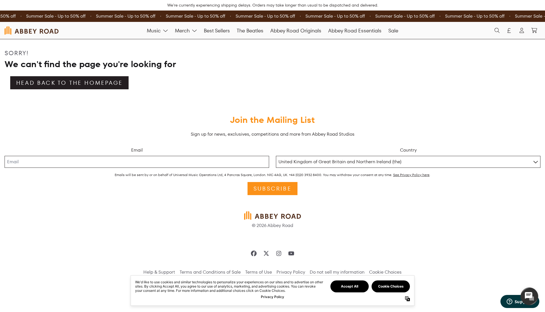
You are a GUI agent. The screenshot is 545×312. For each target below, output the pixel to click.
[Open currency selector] (509, 30)
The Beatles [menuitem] (250, 30)
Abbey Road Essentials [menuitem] (355, 30)
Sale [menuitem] (393, 30)
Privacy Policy (290, 272)
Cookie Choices (385, 272)
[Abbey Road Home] (31, 30)
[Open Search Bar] (497, 30)
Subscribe (272, 189)
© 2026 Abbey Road (272, 225)
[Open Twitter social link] (266, 253)
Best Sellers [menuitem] (217, 30)
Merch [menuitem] (182, 30)
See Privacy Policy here (411, 174)
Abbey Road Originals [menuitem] (295, 30)
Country (408, 150)
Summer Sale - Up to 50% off (55, 16)
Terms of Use (258, 272)
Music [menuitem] (154, 30)
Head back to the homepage (69, 83)
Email (137, 150)
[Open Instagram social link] (278, 253)
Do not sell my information (337, 272)
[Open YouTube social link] (291, 253)
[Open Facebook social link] (254, 253)
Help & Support (159, 272)
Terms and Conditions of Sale (210, 272)
